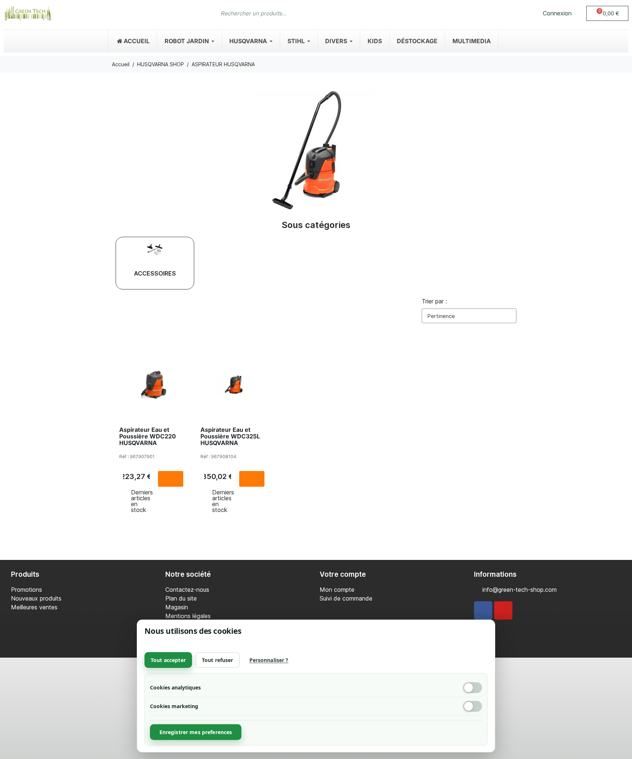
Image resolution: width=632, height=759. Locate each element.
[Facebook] (483, 610)
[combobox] (301, 13)
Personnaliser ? (269, 660)
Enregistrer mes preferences (195, 732)
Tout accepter (168, 660)
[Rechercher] (408, 13)
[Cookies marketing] (472, 706)
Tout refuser (217, 660)
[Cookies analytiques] (472, 687)
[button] (607, 13)
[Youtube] (503, 610)
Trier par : (434, 301)
